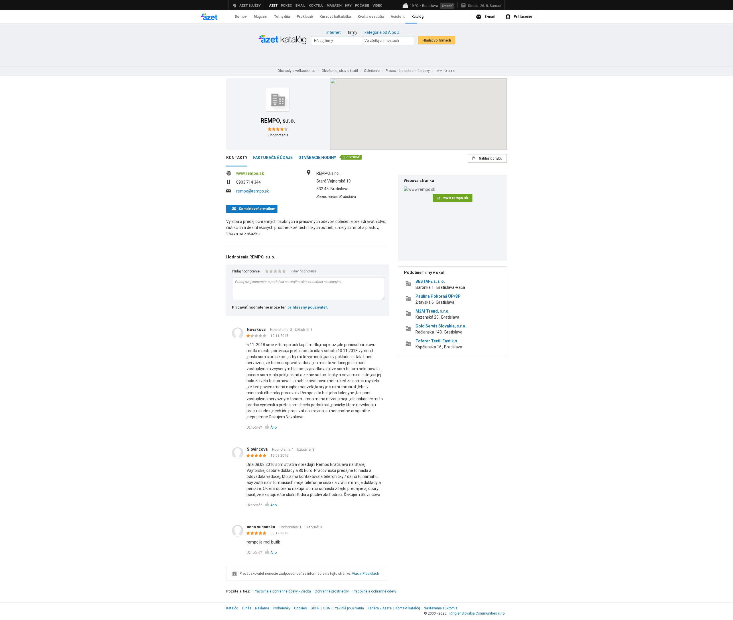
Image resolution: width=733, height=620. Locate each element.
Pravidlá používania (349, 608)
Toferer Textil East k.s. (436, 341)
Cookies (300, 608)
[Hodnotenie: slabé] (257, 336)
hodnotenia (277, 135)
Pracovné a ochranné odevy (374, 591)
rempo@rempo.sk (252, 191)
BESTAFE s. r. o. (430, 281)
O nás (246, 608)
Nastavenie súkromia (441, 608)
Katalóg (232, 608)
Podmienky (281, 608)
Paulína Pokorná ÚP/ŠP (438, 296)
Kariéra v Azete (380, 608)
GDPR (315, 608)
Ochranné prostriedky (332, 591)
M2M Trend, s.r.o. (432, 311)
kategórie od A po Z (382, 32)
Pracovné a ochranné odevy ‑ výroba (282, 591)
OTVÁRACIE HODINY (317, 157)
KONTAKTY (236, 157)
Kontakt (407, 608)
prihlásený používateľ (307, 307)
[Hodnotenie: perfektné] (257, 456)
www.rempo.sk (250, 173)
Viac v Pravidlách (365, 574)
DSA (326, 608)
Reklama (262, 608)
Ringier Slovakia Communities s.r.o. (477, 613)
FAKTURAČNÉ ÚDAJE (273, 157)
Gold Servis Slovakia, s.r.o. (440, 326)
